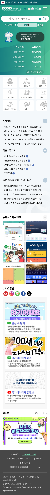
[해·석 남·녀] (36, 252)
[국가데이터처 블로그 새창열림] (17, 293)
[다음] (46, 413)
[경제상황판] (36, 274)
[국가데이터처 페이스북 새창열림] (23, 293)
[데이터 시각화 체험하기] (36, 231)
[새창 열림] (25, 318)
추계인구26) (19, 47)
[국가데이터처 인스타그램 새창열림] (11, 293)
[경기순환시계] (13, 274)
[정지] (43, 413)
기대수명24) (19, 66)
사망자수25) (19, 62)
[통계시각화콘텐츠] (45, 217)
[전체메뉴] (45, 9)
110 (30, 484)
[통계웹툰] (13, 252)
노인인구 (27, 25)
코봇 (9, 37)
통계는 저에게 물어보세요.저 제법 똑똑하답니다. (30, 36)
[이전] (40, 413)
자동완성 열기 (40, 19)
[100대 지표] (13, 231)
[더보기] (45, 121)
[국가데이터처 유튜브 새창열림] (5, 293)
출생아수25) (19, 52)
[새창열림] (29, 8)
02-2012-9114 (14, 484)
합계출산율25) (18, 57)
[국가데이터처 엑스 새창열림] (29, 293)
